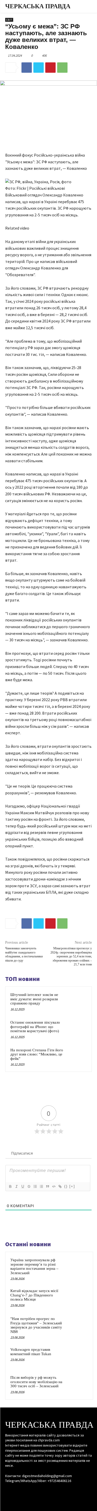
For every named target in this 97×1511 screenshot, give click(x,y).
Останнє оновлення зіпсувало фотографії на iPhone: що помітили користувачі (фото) (35, 1026)
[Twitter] (38, 67)
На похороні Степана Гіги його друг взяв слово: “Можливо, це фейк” (36, 1054)
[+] (72, 1186)
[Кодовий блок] (53, 1186)
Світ (9, 19)
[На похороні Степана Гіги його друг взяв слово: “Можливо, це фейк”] (77, 1057)
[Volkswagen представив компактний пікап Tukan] (78, 1356)
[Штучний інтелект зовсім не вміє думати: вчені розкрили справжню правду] (77, 1001)
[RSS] (48, 1490)
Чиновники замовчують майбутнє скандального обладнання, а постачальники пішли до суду (24, 954)
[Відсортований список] (35, 1186)
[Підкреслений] (22, 1186)
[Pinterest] (50, 67)
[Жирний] (10, 1186)
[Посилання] (60, 1186)
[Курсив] (16, 1186)
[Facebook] (26, 67)
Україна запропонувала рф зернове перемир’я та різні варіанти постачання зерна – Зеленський (34, 1266)
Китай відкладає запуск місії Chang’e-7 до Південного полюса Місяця (34, 1295)
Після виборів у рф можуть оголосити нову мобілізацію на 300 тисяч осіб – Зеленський (36, 1381)
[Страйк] (29, 1186)
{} (66, 1186)
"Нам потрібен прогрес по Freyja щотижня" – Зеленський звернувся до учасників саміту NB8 (36, 1325)
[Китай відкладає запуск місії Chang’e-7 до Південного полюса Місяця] (78, 1298)
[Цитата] (47, 1186)
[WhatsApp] (62, 67)
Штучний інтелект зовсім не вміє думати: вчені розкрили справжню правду (34, 999)
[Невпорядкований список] (41, 1186)
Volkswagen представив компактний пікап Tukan (30, 1351)
